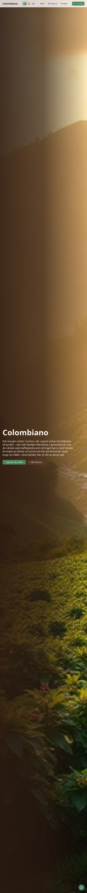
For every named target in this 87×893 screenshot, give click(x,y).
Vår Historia (52, 3)
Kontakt (64, 3)
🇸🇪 (24, 3)
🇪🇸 (29, 3)
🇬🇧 (33, 3)
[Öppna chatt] (81, 887)
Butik (42, 3)
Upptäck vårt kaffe (14, 462)
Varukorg (80, 4)
